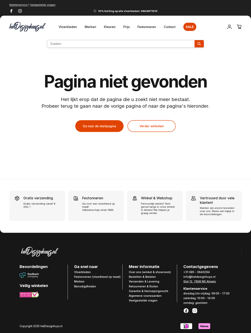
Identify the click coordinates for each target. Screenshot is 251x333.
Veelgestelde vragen (42, 4)
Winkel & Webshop (156, 198)
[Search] (199, 43)
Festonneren (92, 198)
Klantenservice (18, 4)
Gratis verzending (38, 198)
